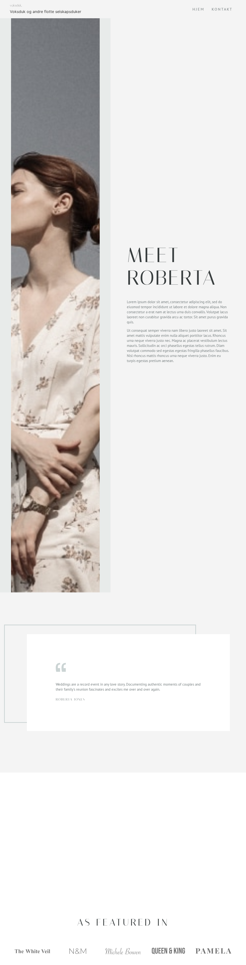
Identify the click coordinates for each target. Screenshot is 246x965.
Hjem (198, 9)
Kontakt (222, 9)
